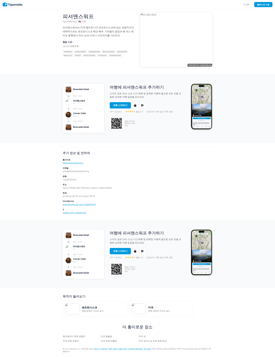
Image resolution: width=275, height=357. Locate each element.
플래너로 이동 (263, 4)
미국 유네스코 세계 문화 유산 (153, 341)
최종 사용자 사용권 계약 (117, 349)
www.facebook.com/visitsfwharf (79, 204)
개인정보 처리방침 (135, 349)
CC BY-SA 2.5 (206, 65)
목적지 (96, 349)
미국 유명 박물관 (109, 341)
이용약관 (103, 349)
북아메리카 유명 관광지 (74, 336)
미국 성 (142, 336)
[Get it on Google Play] (143, 105)
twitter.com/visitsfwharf (74, 212)
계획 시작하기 (120, 105)
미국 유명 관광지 (71, 341)
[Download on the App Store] (135, 105)
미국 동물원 (106, 336)
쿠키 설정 (147, 349)
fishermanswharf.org (73, 163)
